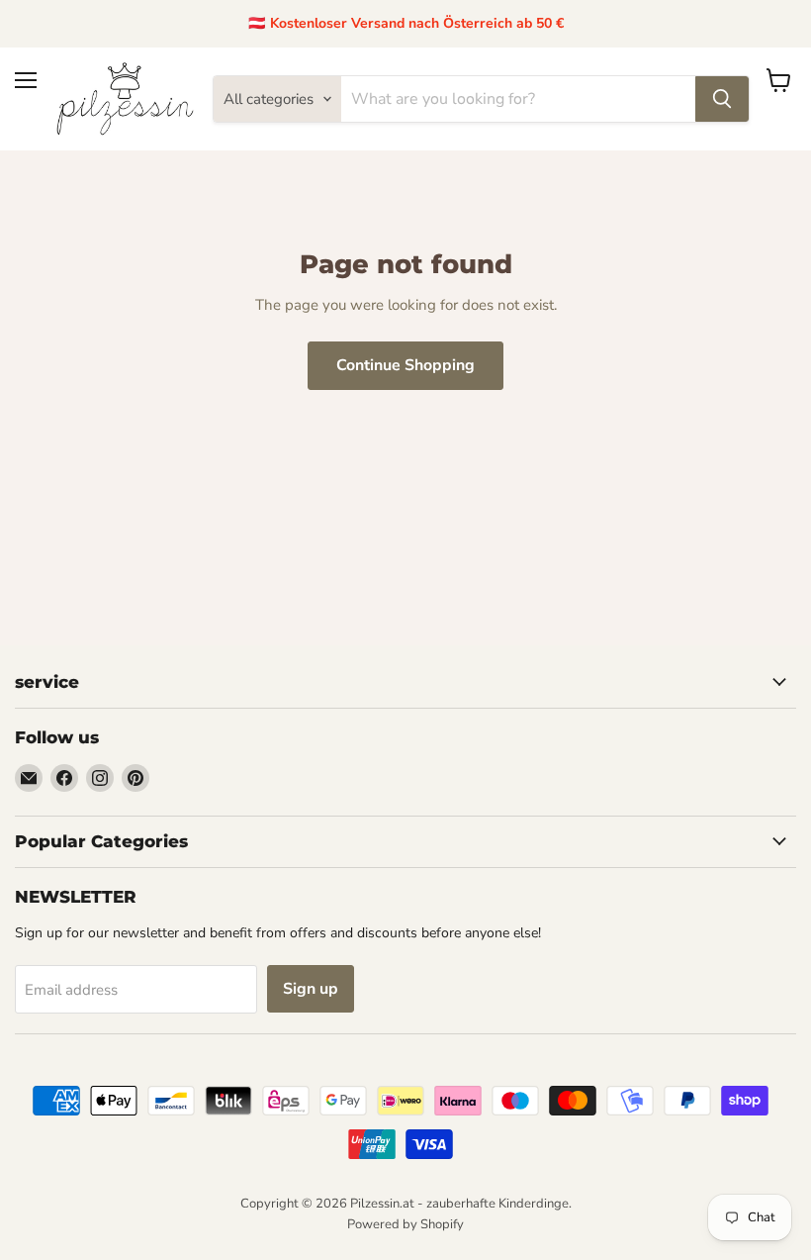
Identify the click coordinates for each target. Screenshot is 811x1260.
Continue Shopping (405, 365)
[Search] (722, 99)
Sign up (310, 989)
